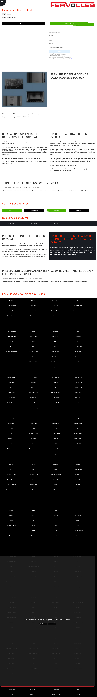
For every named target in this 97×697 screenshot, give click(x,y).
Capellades (33, 321)
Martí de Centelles (11, 402)
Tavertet (78, 510)
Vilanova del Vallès (33, 361)
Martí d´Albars (33, 402)
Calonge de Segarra (11, 331)
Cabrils (55, 326)
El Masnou (55, 551)
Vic (78, 428)
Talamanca (55, 515)
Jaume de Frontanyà (33, 336)
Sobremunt (55, 489)
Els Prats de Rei (77, 438)
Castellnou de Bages (11, 525)
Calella (78, 331)
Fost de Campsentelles (78, 418)
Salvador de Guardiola (78, 310)
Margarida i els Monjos (11, 489)
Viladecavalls (11, 382)
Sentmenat (33, 535)
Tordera (33, 510)
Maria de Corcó (33, 484)
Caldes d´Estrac (33, 387)
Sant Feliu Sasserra (33, 392)
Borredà (11, 520)
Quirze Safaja (11, 423)
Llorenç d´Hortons (78, 402)
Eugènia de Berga (56, 448)
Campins (78, 326)
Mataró (33, 356)
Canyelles (56, 305)
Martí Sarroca (56, 397)
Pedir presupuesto (34, 210)
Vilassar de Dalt (78, 356)
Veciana (33, 459)
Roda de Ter (33, 346)
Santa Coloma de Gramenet (78, 448)
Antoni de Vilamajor (78, 346)
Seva (11, 494)
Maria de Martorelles (11, 484)
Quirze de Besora (56, 423)
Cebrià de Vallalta (33, 372)
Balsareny (78, 321)
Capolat (11, 321)
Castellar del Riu (78, 433)
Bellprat (11, 694)
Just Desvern (11, 407)
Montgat (78, 540)
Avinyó (11, 387)
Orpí (33, 494)
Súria (11, 469)
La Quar (33, 479)
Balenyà (11, 326)
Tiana (11, 443)
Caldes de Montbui (11, 392)
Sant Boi (78, 372)
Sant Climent (56, 479)
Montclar (33, 546)
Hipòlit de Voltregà (78, 387)
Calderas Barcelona (5, 29)
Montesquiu (11, 546)
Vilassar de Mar (55, 300)
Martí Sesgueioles (33, 397)
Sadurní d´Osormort (55, 413)
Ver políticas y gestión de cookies (47, 620)
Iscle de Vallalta (55, 336)
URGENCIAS (55, 223)
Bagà (33, 326)
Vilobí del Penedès (78, 500)
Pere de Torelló (33, 315)
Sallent (11, 356)
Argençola (78, 520)
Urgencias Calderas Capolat (56, 694)
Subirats (33, 469)
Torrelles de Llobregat (78, 530)
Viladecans (33, 382)
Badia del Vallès (55, 356)
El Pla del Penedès (33, 551)
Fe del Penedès (78, 443)
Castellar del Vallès (56, 433)
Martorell (34, 453)
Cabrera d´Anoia (33, 694)
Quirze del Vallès (33, 423)
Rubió (11, 341)
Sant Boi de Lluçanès (55, 372)
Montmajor (55, 540)
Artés (56, 520)
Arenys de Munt (11, 689)
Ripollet (55, 346)
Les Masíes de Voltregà (11, 474)
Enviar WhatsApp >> (71, 24)
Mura (78, 341)
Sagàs (33, 525)
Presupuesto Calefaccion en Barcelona (13, 29)
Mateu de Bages (11, 397)
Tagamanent (78, 515)
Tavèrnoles (11, 515)
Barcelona (11, 300)
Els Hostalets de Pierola (78, 551)
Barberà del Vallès (56, 321)
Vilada (55, 428)
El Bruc (55, 505)
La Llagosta (33, 418)
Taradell (33, 515)
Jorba (11, 540)
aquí (71, 58)
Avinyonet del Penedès (78, 382)
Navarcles (56, 341)
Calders (55, 387)
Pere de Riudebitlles (55, 392)
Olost (33, 530)
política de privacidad (59, 47)
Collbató (11, 551)
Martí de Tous (78, 397)
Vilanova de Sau (77, 453)
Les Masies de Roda (33, 474)
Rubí (11, 346)
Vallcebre (33, 464)
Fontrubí (78, 535)
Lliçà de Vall (11, 505)
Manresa (33, 341)
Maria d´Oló (78, 484)
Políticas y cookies (78, 694)
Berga (78, 689)
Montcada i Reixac (56, 546)
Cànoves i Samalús (78, 305)
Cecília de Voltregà (33, 367)
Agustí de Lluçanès (56, 351)
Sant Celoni (77, 479)
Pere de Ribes (78, 392)
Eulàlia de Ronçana (11, 448)
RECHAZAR (43, 623)
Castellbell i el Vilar (33, 433)
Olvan (11, 530)
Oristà (55, 494)
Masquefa (56, 438)
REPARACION (11, 223)
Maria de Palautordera (78, 494)
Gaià (56, 535)
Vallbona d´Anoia (55, 464)
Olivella (55, 530)
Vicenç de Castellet (55, 310)
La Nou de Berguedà (11, 418)
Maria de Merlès (33, 500)
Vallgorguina (11, 464)
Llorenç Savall (56, 402)
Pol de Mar (11, 428)
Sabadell (33, 413)
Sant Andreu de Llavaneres (11, 351)
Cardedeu (78, 315)
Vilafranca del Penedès (78, 377)
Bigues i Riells (56, 689)
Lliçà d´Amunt (33, 505)
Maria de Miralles (11, 500)
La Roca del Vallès (11, 479)
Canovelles (11, 310)
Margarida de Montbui (33, 489)
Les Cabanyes (78, 474)
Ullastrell (56, 484)
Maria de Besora (11, 535)
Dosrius (78, 505)
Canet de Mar (33, 310)
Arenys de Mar (33, 689)
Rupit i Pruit (78, 336)
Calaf (11, 433)
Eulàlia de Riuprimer (33, 448)
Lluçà (56, 525)
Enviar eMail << (56, 210)
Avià (33, 520)
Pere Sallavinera (33, 428)
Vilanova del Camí (33, 377)
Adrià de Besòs (78, 351)
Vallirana (78, 459)
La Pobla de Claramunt (78, 413)
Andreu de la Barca (33, 351)
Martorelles (11, 453)
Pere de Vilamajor (11, 315)
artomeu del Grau (11, 377)
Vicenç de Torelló (78, 367)
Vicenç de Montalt (11, 372)
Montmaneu (33, 540)
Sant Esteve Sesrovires (78, 407)
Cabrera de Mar (55, 377)
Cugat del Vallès (77, 361)
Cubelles (11, 510)
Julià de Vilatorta (56, 315)
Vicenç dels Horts (56, 367)
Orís (78, 525)
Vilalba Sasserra (11, 459)
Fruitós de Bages (56, 418)
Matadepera (33, 438)
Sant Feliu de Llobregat (33, 407)
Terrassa (33, 443)
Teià (56, 443)
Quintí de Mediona (78, 423)
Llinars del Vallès (78, 469)
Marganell (56, 453)
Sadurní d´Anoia (11, 367)
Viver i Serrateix (55, 500)
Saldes (55, 469)
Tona (78, 300)
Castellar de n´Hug (11, 438)
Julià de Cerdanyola (11, 305)
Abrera (55, 510)
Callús (33, 331)
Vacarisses (78, 464)
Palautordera (11, 413)
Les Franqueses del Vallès (55, 474)
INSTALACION (33, 223)
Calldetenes (55, 331)
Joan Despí (33, 305)
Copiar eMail (23, 24)
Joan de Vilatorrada (11, 336)
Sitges (78, 489)
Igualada (78, 546)
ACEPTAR (52, 623)
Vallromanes (55, 459)
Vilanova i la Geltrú (11, 361)
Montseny (33, 300)
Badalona (56, 382)
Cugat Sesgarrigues (55, 361)
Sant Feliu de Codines (56, 407)
